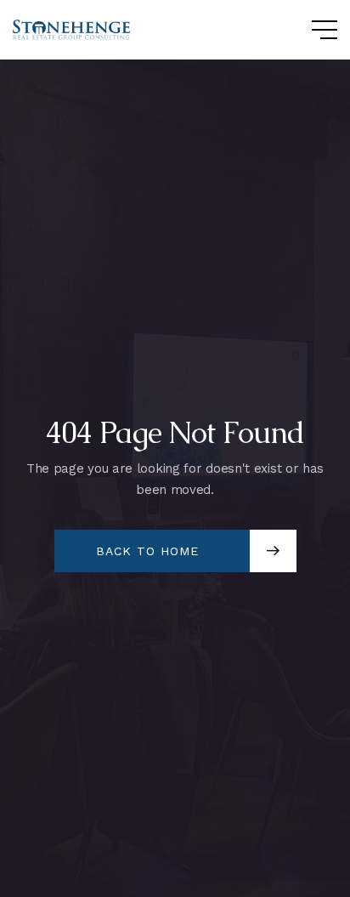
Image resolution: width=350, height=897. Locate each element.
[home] (72, 30)
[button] (307, 30)
